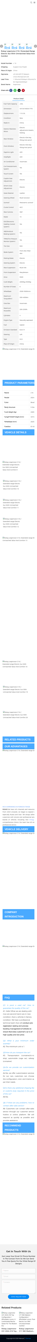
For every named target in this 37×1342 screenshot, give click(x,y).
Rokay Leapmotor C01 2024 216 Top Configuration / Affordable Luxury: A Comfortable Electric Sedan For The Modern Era (9, 1330)
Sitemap (28, 1338)
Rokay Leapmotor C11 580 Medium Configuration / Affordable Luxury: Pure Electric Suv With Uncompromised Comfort (26, 1330)
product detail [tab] (18, 99)
